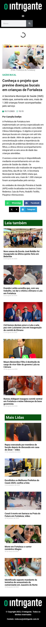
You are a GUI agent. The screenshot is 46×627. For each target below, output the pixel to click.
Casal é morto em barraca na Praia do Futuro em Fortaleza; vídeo (22, 514)
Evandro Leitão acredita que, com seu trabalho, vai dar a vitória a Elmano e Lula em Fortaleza (23, 290)
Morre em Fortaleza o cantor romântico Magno (18, 547)
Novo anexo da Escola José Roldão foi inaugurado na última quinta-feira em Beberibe (21, 254)
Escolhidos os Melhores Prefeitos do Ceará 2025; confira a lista (22, 481)
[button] (23, 16)
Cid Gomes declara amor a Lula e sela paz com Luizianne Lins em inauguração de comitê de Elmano (23, 327)
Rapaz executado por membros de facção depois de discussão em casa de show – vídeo (22, 447)
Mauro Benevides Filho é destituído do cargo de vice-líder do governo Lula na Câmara (22, 364)
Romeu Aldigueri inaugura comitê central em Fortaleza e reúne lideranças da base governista (23, 401)
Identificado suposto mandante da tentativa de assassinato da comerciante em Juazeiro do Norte (21, 582)
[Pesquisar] (29, 23)
